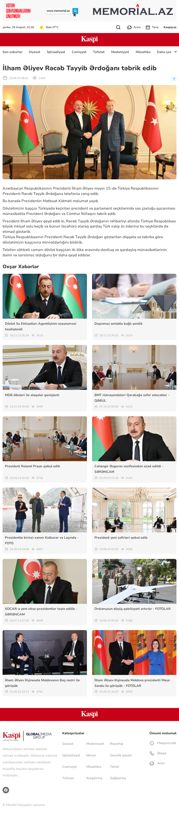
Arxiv (137, 27)
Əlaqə (161, 753)
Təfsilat (99, 52)
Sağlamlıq (118, 778)
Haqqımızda (166, 743)
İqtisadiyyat (56, 52)
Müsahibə (143, 52)
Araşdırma (94, 778)
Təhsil (114, 767)
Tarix (155, 27)
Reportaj (116, 743)
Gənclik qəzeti (121, 755)
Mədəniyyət (120, 52)
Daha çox (164, 52)
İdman (91, 755)
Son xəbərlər (13, 52)
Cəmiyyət (79, 52)
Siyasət (34, 52)
